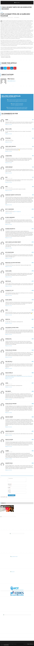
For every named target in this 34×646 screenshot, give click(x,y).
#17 (33, 281)
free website (8, 391)
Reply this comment (9, 124)
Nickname (10, 484)
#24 (33, 350)
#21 (33, 319)
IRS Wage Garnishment (10, 217)
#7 (33, 177)
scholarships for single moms (11, 327)
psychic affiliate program (10, 350)
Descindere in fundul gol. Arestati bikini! (17, 104)
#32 (33, 439)
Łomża (6, 383)
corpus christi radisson (10, 146)
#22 (33, 327)
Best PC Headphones (9, 209)
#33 (33, 450)
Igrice (6, 310)
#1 (33, 119)
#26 (33, 372)
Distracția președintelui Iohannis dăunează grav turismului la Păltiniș (17, 108)
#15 (33, 262)
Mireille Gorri (8, 129)
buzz (6, 177)
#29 (33, 403)
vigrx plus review (9, 439)
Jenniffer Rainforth (9, 431)
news (6, 186)
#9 (33, 194)
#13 (33, 242)
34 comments (16, 17)
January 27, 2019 (17, 109)
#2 (33, 128)
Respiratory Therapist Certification (13, 194)
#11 (33, 217)
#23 (33, 338)
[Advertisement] (17, 90)
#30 (33, 416)
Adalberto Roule (9, 463)
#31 (33, 431)
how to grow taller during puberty (13, 242)
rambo (6, 119)
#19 (33, 299)
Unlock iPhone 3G (9, 372)
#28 (33, 391)
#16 (33, 270)
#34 (33, 463)
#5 (33, 155)
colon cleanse (8, 271)
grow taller (8, 281)
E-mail (9, 487)
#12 (33, 228)
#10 (33, 209)
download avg (8, 338)
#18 (33, 290)
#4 (33, 146)
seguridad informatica (10, 228)
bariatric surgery (9, 417)
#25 (33, 361)
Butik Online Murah (9, 252)
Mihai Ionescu (4, 17)
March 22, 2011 (10, 17)
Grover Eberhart (9, 167)
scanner (7, 450)
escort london (8, 299)
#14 (33, 252)
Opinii (2, 12)
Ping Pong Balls (8, 361)
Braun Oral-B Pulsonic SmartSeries (12, 262)
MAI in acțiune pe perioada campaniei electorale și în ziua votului (17, 101)
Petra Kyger (8, 138)
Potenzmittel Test (9, 290)
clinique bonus (8, 155)
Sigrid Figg (7, 319)
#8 (33, 186)
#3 (33, 138)
